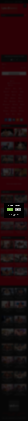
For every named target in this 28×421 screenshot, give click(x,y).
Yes (10, 209)
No (18, 209)
